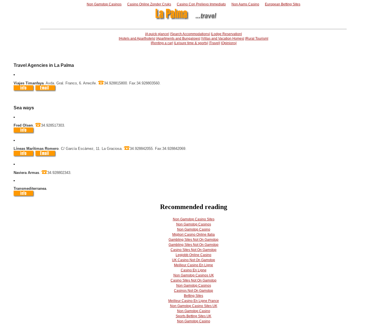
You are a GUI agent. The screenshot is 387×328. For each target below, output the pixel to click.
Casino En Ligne (194, 270)
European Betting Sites (282, 4)
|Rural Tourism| (256, 39)
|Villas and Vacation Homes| (222, 39)
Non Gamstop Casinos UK (193, 275)
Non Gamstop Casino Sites (193, 219)
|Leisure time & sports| (191, 43)
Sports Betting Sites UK (193, 316)
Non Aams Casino (245, 4)
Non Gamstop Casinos (104, 4)
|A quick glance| (157, 34)
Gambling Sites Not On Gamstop (193, 240)
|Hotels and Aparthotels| (137, 39)
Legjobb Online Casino (193, 255)
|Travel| (214, 43)
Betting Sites (193, 296)
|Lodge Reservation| (226, 34)
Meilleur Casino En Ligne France (193, 301)
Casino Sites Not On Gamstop (193, 250)
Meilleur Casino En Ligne (193, 265)
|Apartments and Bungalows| (178, 39)
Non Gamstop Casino (193, 229)
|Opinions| (229, 43)
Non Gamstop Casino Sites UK (193, 306)
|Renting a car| (162, 43)
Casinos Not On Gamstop (193, 291)
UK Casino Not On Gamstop (193, 260)
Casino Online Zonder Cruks (149, 4)
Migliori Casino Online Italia (193, 235)
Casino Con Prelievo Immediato (201, 4)
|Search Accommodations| (190, 34)
